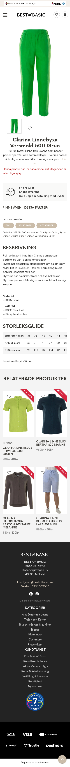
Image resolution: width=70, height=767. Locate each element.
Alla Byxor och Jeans (35, 614)
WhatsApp (25, 225)
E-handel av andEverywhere (35, 600)
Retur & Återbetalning (35, 671)
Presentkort (35, 644)
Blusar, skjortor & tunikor (35, 624)
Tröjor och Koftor (35, 619)
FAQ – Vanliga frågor (35, 666)
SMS (8, 225)
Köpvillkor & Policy (35, 661)
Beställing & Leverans (35, 676)
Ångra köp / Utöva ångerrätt (35, 762)
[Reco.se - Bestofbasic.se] (35, 701)
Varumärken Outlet (45, 236)
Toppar (35, 629)
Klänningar (35, 634)
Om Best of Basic (35, 656)
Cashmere (35, 639)
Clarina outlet (18, 236)
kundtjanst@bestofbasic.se (35, 582)
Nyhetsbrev (35, 686)
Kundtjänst (35, 681)
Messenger (47, 225)
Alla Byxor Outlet (49, 232)
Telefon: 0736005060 (35, 586)
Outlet (30, 236)
